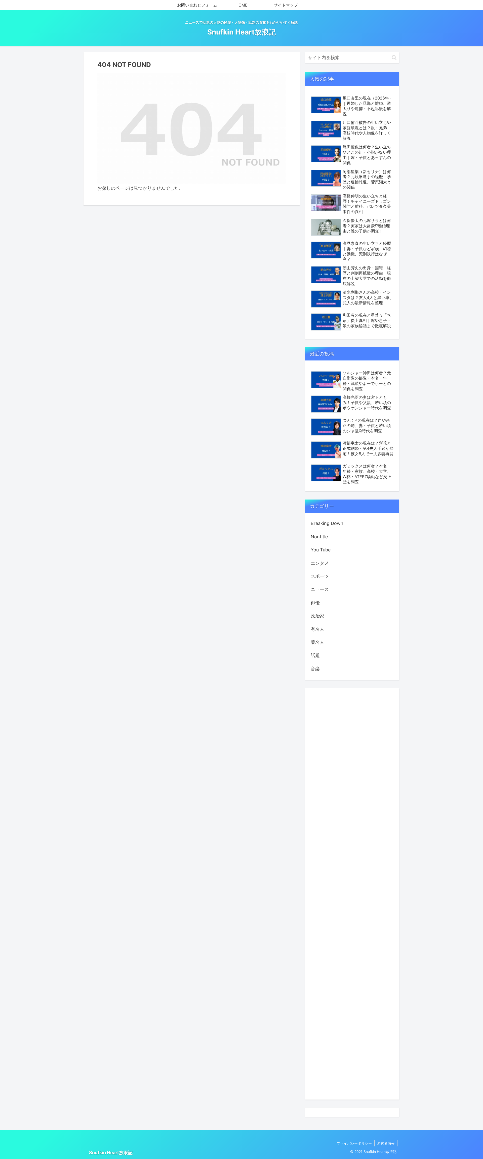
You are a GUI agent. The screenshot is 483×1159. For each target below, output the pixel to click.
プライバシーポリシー (354, 1143)
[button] (394, 57)
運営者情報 (386, 1143)
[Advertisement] (352, 894)
